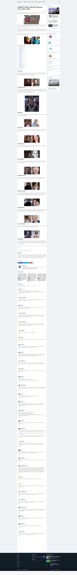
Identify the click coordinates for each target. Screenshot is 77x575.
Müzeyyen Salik (22, 499)
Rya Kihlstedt (21, 66)
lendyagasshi (22, 410)
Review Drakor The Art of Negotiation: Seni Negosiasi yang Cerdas (55, 564)
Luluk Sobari (22, 441)
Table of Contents (20, 45)
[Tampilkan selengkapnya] (33, 262)
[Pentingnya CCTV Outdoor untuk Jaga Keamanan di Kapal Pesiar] (50, 16)
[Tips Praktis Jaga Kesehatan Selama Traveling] (50, 21)
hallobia (21, 337)
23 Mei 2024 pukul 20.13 (23, 421)
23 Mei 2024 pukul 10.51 (23, 331)
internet (18, 560)
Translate (34, 561)
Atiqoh (21, 476)
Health (25, 1)
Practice (28, 1)
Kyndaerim (22, 515)
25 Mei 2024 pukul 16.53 (23, 532)
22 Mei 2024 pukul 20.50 (23, 289)
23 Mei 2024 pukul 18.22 (23, 377)
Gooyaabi (28, 569)
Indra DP (21, 305)
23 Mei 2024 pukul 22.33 (23, 458)
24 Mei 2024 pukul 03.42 (23, 516)
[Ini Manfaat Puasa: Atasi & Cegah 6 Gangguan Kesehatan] (48, 561)
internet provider (19, 562)
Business (39, 1)
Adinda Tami (22, 368)
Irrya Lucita (22, 344)
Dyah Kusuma (22, 457)
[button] (59, 1)
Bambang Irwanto (23, 385)
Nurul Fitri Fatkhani (23, 297)
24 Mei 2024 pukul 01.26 (23, 492)
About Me (54, 569)
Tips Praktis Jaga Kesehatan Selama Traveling (55, 21)
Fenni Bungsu (23, 265)
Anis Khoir (22, 376)
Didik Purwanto (22, 428)
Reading (32, 1)
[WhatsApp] (29, 262)
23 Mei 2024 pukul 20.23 (23, 429)
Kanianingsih (22, 330)
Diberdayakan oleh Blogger (53, 88)
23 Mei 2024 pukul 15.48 (23, 369)
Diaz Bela (21, 352)
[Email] (32, 262)
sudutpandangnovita (23, 491)
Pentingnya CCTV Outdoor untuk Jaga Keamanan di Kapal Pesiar (55, 16)
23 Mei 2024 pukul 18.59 (23, 394)
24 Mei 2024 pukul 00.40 (23, 484)
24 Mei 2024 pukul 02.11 (23, 500)
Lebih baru (19, 550)
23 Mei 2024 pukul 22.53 (23, 477)
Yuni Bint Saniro (22, 360)
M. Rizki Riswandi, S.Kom (24, 465)
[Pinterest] (30, 262)
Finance (36, 1)
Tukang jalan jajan (23, 313)
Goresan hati (22, 531)
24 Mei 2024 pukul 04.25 (23, 524)
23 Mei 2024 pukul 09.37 (23, 322)
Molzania (21, 401)
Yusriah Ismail (22, 523)
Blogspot (21, 569)
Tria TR (21, 393)
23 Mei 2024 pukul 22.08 (23, 450)
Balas (19, 293)
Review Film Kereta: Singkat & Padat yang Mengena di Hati (56, 25)
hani (21, 288)
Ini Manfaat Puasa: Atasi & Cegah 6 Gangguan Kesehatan (55, 560)
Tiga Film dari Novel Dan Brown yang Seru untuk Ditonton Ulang (41, 280)
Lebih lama (44, 550)
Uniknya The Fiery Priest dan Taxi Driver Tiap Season (22, 280)
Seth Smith (21, 50)
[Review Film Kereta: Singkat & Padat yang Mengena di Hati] (50, 25)
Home (18, 5)
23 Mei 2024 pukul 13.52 (23, 361)
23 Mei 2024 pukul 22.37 (23, 466)
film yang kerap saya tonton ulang (39, 256)
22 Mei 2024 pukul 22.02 (23, 298)
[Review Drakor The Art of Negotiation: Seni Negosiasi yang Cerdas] (48, 564)
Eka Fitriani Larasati (23, 507)
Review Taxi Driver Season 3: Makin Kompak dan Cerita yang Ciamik (31, 280)
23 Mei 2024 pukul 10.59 (23, 338)
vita (20, 483)
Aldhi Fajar (22, 420)
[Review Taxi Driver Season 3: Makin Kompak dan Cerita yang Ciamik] (48, 557)
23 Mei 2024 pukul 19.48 (23, 402)
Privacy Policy (58, 569)
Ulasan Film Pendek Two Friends (25, 250)
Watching (43, 1)
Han (21, 449)
